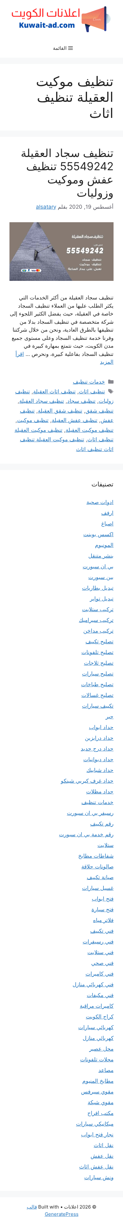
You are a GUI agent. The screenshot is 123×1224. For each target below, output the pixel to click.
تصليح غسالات (97, 695)
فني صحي (102, 963)
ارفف (107, 513)
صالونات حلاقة (97, 866)
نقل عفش (102, 1156)
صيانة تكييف (100, 877)
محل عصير (101, 1049)
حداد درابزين (99, 738)
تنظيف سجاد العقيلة (41, 401)
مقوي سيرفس (97, 1091)
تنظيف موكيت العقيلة (90, 430)
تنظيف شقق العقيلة (60, 411)
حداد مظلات (100, 791)
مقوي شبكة (101, 1102)
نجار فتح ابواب (97, 1134)
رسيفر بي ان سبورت (90, 813)
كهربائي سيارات (96, 1027)
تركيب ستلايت (98, 609)
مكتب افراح (100, 1113)
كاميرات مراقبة (97, 1006)
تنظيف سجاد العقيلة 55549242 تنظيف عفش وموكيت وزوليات (67, 172)
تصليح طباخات (97, 684)
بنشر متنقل (101, 556)
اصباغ (107, 523)
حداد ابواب (101, 727)
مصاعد (106, 1070)
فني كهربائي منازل (93, 984)
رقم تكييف (102, 824)
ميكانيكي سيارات (95, 1124)
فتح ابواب (103, 899)
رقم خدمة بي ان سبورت (86, 834)
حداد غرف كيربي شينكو (87, 781)
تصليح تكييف (99, 641)
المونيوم (104, 545)
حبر (110, 716)
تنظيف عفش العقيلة (74, 420)
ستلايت (105, 845)
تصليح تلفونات (97, 652)
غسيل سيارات (98, 888)
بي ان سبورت (98, 566)
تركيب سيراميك (96, 620)
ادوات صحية (100, 502)
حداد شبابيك (100, 770)
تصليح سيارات (98, 673)
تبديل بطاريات (98, 588)
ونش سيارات (99, 1177)
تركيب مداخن (98, 631)
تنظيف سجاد (81, 401)
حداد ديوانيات (98, 759)
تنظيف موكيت (33, 420)
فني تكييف (102, 931)
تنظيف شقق (99, 411)
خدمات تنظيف (89, 382)
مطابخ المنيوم (98, 1081)
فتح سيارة (102, 909)
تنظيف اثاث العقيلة (54, 391)
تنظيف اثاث (92, 391)
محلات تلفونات (97, 1059)
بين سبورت (101, 577)
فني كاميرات (99, 974)
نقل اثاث (104, 1145)
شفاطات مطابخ (96, 856)
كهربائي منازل (98, 1038)
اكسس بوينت (98, 534)
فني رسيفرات (98, 941)
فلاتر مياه (103, 920)
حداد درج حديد (97, 748)
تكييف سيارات (98, 706)
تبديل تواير (102, 598)
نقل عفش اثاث (96, 1166)
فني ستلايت (100, 952)
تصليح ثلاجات (99, 663)
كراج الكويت (100, 1016)
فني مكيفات (100, 995)
